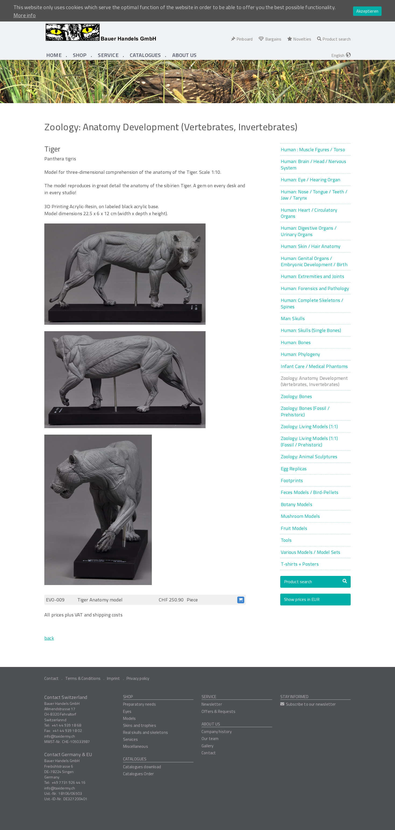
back (49, 638)
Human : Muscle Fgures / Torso (313, 149)
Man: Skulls (293, 318)
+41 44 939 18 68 (66, 725)
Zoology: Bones (296, 396)
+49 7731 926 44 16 (69, 782)
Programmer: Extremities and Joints (312, 276)
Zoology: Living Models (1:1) (309, 426)
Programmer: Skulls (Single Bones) (311, 330)
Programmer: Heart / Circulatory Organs (309, 213)
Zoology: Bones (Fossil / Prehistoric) (305, 411)
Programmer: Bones (296, 342)
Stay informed (294, 697)
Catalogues (135, 759)
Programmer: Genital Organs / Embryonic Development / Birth (314, 261)
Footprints (292, 480)
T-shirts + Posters (300, 564)
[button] (79, 55)
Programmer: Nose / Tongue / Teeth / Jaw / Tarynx (314, 195)
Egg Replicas (294, 468)
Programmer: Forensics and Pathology (315, 288)
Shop (128, 697)
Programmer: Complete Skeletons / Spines (312, 303)
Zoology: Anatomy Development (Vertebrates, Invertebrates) (314, 381)
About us (211, 724)
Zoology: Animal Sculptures (309, 456)
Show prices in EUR (301, 599)
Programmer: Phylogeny (300, 354)
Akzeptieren (367, 11)
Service (209, 697)
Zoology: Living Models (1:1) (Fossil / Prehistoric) (309, 441)
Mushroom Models (300, 516)
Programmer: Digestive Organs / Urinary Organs (309, 231)
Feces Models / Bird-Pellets (310, 492)
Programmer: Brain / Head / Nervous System (313, 164)
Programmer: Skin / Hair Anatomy (311, 246)
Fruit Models (294, 528)
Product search (298, 581)
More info (24, 15)
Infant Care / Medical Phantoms (314, 366)
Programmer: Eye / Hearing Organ (310, 179)
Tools (286, 540)
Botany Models (296, 504)
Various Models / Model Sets (310, 552)
